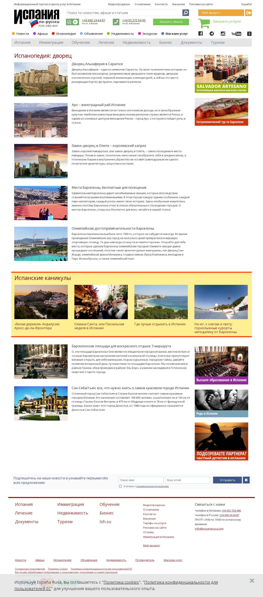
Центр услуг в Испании (66, 4)
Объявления (93, 33)
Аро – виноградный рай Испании (98, 104)
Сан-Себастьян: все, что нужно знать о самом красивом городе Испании (130, 388)
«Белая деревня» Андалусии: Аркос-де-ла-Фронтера (37, 326)
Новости (22, 33)
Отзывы (148, 532)
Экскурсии (149, 33)
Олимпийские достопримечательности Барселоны (113, 228)
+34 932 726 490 (231, 510)
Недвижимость (122, 33)
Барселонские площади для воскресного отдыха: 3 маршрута (121, 346)
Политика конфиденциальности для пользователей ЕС (101, 568)
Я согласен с (146, 486)
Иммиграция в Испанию (158, 537)
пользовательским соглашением (152, 486)
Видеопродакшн (119, 4)
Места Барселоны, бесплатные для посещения (109, 187)
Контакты (161, 4)
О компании (142, 4)
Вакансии (178, 4)
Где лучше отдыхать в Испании (160, 324)
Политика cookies (58, 568)
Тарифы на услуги (154, 523)
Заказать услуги (227, 21)
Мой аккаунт (151, 545)
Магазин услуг (177, 33)
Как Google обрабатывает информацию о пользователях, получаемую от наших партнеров (66, 572)
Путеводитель (145, 560)
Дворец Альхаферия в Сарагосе (97, 64)
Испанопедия (66, 33)
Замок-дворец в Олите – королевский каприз (109, 145)
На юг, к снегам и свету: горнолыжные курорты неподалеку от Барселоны (215, 328)
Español (247, 4)
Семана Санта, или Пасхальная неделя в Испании (99, 326)
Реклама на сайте (201, 4)
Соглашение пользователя (30, 568)
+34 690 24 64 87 (93, 20)
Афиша (42, 33)
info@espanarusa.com (209, 528)
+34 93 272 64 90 (133, 20)
